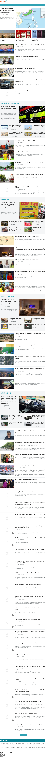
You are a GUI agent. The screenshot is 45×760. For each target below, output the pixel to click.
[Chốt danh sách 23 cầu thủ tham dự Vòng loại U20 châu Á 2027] (7, 49)
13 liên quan (22, 176)
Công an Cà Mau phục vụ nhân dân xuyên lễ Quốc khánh (27, 619)
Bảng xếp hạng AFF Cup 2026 (31, 743)
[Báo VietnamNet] (2, 209)
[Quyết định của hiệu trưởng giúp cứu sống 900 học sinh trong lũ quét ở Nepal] (7, 190)
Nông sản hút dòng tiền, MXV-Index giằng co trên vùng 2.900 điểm (15, 127)
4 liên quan (21, 83)
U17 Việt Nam (26, 746)
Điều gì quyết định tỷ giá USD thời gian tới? (25, 68)
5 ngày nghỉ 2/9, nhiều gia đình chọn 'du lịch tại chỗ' (27, 56)
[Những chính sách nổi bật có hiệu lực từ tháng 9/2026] (23, 34)
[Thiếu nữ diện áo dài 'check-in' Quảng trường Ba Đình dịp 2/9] (28, 223)
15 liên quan (6, 14)
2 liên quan (21, 46)
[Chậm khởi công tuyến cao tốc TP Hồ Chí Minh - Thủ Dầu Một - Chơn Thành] (7, 600)
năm (43, 746)
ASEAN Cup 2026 (38, 743)
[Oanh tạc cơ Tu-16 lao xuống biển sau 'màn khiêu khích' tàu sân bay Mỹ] (7, 94)
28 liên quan (21, 142)
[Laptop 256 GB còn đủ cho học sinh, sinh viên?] (4, 320)
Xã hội (40, 746)
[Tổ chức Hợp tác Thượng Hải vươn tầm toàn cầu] (7, 483)
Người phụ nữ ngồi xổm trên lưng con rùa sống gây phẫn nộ (28, 643)
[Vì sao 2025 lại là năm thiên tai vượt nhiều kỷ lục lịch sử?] (7, 705)
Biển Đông (36, 746)
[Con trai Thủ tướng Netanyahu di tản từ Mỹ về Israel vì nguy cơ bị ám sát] (7, 435)
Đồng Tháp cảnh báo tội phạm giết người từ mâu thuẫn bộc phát (29, 345)
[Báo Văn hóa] (16, 164)
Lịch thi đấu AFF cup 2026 (19, 746)
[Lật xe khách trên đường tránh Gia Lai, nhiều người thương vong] (7, 145)
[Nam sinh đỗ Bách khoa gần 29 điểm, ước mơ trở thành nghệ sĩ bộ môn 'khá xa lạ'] (7, 635)
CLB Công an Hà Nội (37, 747)
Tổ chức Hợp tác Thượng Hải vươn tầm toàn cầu (26, 479)
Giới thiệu (1, 753)
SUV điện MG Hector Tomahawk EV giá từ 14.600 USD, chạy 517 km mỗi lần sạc (38, 417)
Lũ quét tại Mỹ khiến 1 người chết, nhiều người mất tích (28, 584)
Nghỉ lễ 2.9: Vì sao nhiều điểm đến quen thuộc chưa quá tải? (29, 162)
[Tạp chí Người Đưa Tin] (2, 306)
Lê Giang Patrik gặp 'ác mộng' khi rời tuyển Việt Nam (27, 151)
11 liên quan (13, 224)
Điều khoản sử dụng (2, 754)
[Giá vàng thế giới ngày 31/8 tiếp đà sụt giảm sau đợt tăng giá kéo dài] (28, 134)
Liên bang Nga (3, 746)
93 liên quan (38, 129)
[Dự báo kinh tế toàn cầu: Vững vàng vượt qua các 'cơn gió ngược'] (28, 127)
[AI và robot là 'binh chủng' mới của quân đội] (28, 320)
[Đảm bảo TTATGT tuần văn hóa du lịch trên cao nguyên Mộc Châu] (7, 446)
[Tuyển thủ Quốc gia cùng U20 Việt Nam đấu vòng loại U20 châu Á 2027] (7, 275)
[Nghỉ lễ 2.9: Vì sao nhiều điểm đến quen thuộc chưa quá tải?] (7, 166)
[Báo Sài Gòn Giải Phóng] (33, 321)
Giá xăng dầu (3, 743)
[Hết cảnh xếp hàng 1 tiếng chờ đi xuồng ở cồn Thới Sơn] (4, 223)
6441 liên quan (22, 656)
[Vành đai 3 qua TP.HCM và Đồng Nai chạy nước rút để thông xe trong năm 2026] (7, 360)
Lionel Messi (11, 743)
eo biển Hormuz (18, 747)
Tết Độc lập (24, 743)
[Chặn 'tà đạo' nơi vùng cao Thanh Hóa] (7, 287)
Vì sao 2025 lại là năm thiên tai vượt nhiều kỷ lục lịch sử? (28, 701)
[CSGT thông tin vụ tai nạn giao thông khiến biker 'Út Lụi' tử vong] (7, 553)
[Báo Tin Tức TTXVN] (16, 46)
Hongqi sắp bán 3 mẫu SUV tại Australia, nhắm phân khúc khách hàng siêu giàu (16, 417)
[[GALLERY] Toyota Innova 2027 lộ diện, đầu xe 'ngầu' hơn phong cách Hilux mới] (28, 424)
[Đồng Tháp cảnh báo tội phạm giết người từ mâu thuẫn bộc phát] (7, 349)
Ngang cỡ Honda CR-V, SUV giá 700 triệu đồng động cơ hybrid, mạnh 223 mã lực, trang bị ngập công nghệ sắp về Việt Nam (8, 400)
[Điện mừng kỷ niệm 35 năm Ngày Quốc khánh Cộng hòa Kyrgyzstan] (7, 518)
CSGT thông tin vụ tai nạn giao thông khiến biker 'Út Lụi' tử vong (29, 549)
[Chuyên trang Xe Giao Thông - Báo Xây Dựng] (10, 425)
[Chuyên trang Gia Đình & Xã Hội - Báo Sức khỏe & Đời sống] (2, 405)
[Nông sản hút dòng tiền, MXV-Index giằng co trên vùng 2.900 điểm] (4, 127)
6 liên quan (21, 586)
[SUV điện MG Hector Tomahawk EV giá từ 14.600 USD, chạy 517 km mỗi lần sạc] (28, 417)
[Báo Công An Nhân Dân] (17, 346)
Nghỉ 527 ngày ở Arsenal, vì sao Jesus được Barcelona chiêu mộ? (30, 537)
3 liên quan (23, 346)
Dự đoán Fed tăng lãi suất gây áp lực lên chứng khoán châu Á (8, 108)
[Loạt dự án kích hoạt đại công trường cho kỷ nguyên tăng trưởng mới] (7, 729)
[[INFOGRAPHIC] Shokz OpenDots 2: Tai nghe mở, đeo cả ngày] (4, 326)
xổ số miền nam (31, 746)
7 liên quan (7, 405)
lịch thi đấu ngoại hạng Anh (10, 746)
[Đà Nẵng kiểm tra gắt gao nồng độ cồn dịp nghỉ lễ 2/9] (7, 577)
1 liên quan (21, 164)
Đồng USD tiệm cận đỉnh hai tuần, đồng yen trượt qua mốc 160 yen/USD (16, 133)
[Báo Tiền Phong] (16, 142)
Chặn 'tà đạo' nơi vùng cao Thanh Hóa (23, 283)
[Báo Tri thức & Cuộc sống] (10, 327)
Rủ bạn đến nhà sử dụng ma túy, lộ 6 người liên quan (27, 259)
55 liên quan (22, 574)
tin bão (26, 747)
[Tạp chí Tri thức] (15, 58)
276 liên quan (22, 371)
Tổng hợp (11, 753)
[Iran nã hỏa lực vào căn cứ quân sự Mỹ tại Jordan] (7, 34)
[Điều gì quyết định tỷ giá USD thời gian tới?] (7, 72)
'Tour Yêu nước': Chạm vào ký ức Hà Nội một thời (26, 713)
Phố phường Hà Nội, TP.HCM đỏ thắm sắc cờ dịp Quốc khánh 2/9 (30, 174)
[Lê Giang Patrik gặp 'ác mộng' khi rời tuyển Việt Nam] (7, 155)
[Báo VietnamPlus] (16, 681)
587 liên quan (15, 136)
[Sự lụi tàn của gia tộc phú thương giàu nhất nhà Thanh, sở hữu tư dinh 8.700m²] (7, 337)
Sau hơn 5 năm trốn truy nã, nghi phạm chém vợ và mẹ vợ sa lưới (30, 454)
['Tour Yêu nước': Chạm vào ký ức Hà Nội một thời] (7, 717)
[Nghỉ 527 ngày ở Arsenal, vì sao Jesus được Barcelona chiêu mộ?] (7, 541)
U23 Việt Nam (7, 747)
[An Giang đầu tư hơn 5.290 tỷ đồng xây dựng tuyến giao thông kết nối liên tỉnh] (7, 682)
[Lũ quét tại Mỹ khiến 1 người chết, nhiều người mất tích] (7, 588)
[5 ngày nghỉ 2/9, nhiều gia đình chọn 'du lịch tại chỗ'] (7, 60)
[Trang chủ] (3, 2)
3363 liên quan (15, 129)
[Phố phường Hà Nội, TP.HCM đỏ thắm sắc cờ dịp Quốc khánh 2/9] (7, 178)
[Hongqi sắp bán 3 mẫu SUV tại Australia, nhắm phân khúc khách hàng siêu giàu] (4, 417)
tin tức (11, 747)
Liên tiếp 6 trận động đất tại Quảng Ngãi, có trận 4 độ (27, 236)
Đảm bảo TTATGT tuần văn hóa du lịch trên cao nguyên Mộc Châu (29, 442)
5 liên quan (20, 152)
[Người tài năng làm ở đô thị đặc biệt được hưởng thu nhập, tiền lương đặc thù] (7, 372)
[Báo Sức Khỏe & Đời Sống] (1, 14)
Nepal (14, 747)
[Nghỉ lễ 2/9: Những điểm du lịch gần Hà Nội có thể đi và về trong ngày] (28, 229)
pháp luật (2, 747)
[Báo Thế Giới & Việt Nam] (16, 516)
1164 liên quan (24, 599)
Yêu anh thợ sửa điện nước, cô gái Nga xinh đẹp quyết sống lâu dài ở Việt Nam (15, 229)
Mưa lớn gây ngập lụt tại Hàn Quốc (23, 654)
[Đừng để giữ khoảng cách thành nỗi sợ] (4, 424)
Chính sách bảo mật (2, 755)
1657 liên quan (22, 564)
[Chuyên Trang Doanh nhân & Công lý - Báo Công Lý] (10, 419)
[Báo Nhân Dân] (33, 136)
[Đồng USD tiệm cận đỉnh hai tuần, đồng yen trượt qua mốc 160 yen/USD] (4, 134)
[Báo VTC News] (16, 176)
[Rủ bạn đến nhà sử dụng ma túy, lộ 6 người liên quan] (7, 263)
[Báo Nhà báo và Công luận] (16, 83)
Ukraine (15, 743)
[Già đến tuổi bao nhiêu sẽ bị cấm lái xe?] (7, 384)
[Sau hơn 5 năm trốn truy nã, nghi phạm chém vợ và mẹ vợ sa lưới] (7, 458)
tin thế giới (19, 743)
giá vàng (22, 747)
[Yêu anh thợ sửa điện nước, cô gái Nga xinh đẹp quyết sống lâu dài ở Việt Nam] (4, 229)
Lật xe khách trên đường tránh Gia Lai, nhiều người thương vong (30, 140)
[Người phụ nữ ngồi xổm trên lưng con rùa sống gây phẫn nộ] (7, 647)
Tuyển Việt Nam (30, 747)
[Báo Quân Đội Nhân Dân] (16, 703)
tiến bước (7, 743)
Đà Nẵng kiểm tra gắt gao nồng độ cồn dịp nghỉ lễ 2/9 (27, 572)
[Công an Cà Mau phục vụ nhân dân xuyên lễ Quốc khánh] (7, 623)
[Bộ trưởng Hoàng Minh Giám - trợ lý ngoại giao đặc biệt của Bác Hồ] (7, 495)
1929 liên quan (17, 327)
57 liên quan (23, 703)
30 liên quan (21, 726)
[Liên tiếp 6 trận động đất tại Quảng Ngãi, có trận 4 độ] (7, 240)
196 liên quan (22, 539)
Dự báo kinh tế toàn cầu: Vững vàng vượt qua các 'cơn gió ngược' (38, 127)
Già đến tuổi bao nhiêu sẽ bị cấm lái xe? (24, 380)
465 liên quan (23, 189)
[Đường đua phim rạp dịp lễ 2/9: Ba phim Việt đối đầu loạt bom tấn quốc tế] (7, 612)
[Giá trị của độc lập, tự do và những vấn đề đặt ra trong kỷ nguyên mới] (7, 470)
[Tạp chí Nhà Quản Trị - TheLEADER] (16, 726)
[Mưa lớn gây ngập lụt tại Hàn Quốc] (7, 658)
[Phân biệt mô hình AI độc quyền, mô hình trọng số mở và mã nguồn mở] (28, 326)
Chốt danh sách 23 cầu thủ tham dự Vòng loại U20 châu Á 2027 (29, 44)
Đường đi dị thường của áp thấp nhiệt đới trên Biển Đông (7, 10)
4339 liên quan (39, 136)
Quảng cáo (1, 756)
